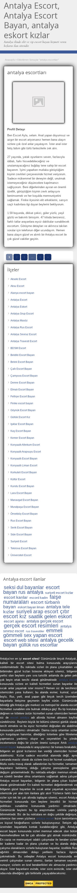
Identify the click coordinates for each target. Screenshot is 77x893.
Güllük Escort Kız (20, 417)
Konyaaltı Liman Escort (23, 465)
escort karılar (16, 597)
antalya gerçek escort (45, 621)
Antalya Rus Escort (21, 327)
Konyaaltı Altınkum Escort (25, 444)
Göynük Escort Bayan (23, 410)
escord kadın (39, 597)
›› (48, 257)
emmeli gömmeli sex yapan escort (32, 632)
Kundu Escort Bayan (22, 486)
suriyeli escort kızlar (59, 592)
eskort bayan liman (31, 607)
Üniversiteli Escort (20, 555)
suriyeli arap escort (37, 611)
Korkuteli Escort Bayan (23, 472)
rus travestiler (35, 631)
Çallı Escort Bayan (21, 368)
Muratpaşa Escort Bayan (24, 506)
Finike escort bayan (21, 403)
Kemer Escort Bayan (22, 437)
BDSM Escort (18, 348)
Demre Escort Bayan (22, 382)
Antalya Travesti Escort (23, 341)
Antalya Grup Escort (22, 313)
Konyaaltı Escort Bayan (23, 458)
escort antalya (19, 717)
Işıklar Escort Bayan (21, 424)
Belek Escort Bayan (21, 361)
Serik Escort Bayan (21, 527)
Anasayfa (10, 59)
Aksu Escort (17, 286)
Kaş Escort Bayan (20, 430)
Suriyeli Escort (18, 541)
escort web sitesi (21, 640)
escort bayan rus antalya (31, 589)
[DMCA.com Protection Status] (38, 885)
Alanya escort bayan (22, 292)
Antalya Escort (18, 299)
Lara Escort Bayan (21, 493)
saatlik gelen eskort (50, 616)
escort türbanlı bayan (31, 604)
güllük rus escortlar (38, 645)
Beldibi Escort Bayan (22, 355)
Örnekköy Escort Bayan (24, 513)
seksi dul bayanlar (24, 587)
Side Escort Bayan (21, 534)
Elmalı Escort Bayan (22, 389)
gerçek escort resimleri (31, 626)
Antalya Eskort (18, 306)
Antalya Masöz (19, 320)
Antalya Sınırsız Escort (23, 334)
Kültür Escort (17, 479)
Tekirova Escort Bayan (23, 548)
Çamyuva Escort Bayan (24, 375)
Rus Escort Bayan (20, 520)
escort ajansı (14, 621)
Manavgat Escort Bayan (24, 500)
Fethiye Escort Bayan (22, 396)
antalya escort (68, 679)
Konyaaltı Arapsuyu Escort (25, 451)
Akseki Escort (18, 279)
